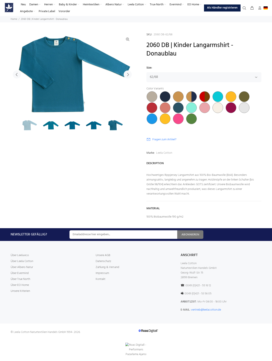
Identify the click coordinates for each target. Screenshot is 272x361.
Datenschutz (103, 261)
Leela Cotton (164, 152)
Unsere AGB (103, 255)
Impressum (102, 273)
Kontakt (100, 279)
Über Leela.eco (20, 255)
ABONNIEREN (190, 234)
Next (128, 74)
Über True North (20, 279)
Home (14, 19)
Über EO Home (20, 285)
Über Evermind (20, 273)
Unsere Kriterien (20, 291)
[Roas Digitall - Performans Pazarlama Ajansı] (136, 350)
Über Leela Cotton (22, 261)
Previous (17, 74)
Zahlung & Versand (107, 267)
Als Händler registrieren (222, 7)
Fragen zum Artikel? (164, 139)
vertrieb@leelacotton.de (206, 309)
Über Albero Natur (22, 267)
